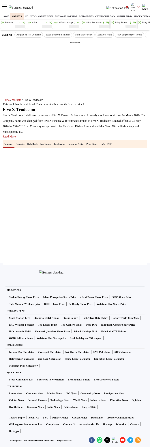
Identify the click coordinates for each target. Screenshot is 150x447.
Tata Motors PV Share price (24, 304)
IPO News (71, 393)
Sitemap (107, 424)
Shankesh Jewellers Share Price (52, 331)
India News (53, 407)
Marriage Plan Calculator (23, 365)
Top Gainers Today (71, 325)
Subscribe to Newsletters (50, 379)
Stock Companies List (21, 379)
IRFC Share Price (121, 297)
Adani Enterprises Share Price (59, 297)
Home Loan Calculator (77, 359)
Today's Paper (17, 417)
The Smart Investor (66, 16)
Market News (54, 393)
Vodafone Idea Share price (51, 338)
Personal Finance (37, 400)
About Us (34, 417)
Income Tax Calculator (21, 352)
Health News (16, 407)
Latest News (15, 393)
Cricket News (16, 400)
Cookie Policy (79, 417)
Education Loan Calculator (109, 359)
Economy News (35, 407)
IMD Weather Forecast (21, 325)
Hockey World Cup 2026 (125, 318)
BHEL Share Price (54, 304)
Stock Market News (41, 16)
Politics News (70, 407)
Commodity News (90, 393)
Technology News (59, 400)
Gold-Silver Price (84, 34)
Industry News (98, 400)
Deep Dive (91, 325)
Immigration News (114, 393)
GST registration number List (25, 424)
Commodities (86, 16)
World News (80, 400)
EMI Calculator (102, 352)
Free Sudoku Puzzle (79, 379)
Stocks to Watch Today (46, 318)
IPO (26, 16)
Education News (119, 400)
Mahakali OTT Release (113, 331)
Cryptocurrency (105, 16)
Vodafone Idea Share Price (111, 304)
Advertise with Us (89, 424)
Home (6, 16)
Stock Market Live (19, 318)
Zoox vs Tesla (105, 34)
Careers (134, 424)
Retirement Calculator (21, 359)
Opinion (136, 400)
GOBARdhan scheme (21, 338)
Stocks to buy (70, 318)
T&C (45, 417)
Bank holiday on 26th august (86, 338)
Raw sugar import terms (129, 34)
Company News (34, 393)
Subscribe (121, 424)
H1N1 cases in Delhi (20, 331)
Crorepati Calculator (49, 352)
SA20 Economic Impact (58, 34)
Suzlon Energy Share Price (24, 297)
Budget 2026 (88, 407)
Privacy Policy (60, 417)
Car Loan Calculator (49, 359)
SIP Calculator (123, 352)
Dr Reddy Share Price (80, 304)
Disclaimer (97, 417)
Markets (17, 16)
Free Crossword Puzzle (106, 379)
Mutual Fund (124, 16)
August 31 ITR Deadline (28, 34)
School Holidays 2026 (85, 331)
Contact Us (69, 424)
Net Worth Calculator (77, 352)
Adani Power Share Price (94, 297)
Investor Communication (120, 417)
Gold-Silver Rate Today (95, 318)
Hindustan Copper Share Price (118, 325)
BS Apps (14, 431)
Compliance (52, 424)
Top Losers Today (47, 325)
